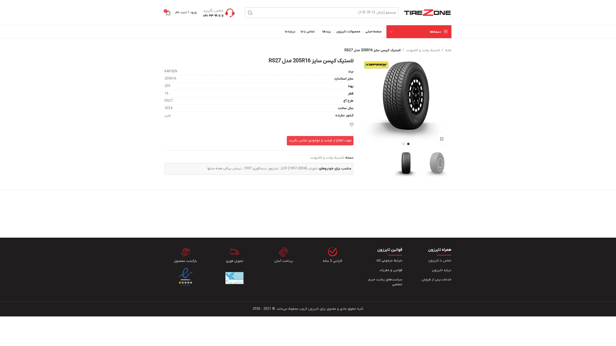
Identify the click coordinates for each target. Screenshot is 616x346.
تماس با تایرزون (439, 260)
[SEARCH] (250, 12)
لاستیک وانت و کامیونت (423, 50)
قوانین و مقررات (390, 270)
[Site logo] (427, 12)
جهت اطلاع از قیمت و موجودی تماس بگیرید (320, 140)
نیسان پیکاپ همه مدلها (224, 168)
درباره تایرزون (441, 270)
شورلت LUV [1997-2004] (299, 168)
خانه (448, 50)
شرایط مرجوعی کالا (389, 260)
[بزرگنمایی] (442, 139)
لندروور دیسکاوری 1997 (261, 168)
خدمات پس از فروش (436, 279)
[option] (408, 144)
